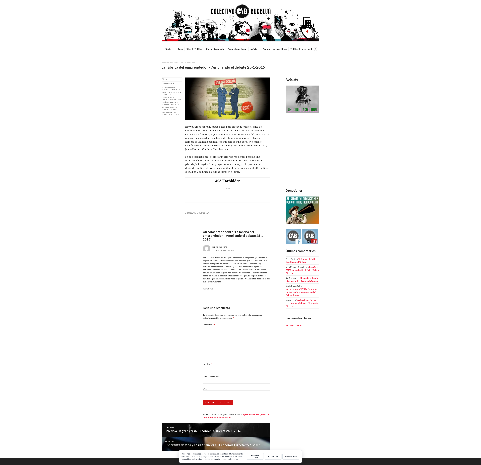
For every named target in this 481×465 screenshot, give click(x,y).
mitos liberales (170, 110)
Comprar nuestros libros (275, 49)
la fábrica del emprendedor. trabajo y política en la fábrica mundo (171, 97)
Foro (180, 49)
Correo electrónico (212, 376)
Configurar (291, 456)
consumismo (169, 87)
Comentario (209, 324)
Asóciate (254, 49)
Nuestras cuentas (294, 325)
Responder (208, 289)
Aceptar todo (255, 456)
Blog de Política (194, 49)
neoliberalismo (170, 112)
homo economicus (171, 90)
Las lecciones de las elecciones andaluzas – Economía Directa (302, 303)
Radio (168, 49)
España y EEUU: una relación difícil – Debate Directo (302, 270)
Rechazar (273, 456)
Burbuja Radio (188, 62)
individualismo (170, 92)
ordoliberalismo (171, 115)
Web (205, 389)
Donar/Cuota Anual (237, 49)
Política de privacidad (301, 49)
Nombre (207, 364)
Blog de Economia (215, 49)
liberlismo (168, 105)
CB (166, 80)
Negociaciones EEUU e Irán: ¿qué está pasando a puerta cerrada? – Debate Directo (302, 292)
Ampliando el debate (171, 62)
